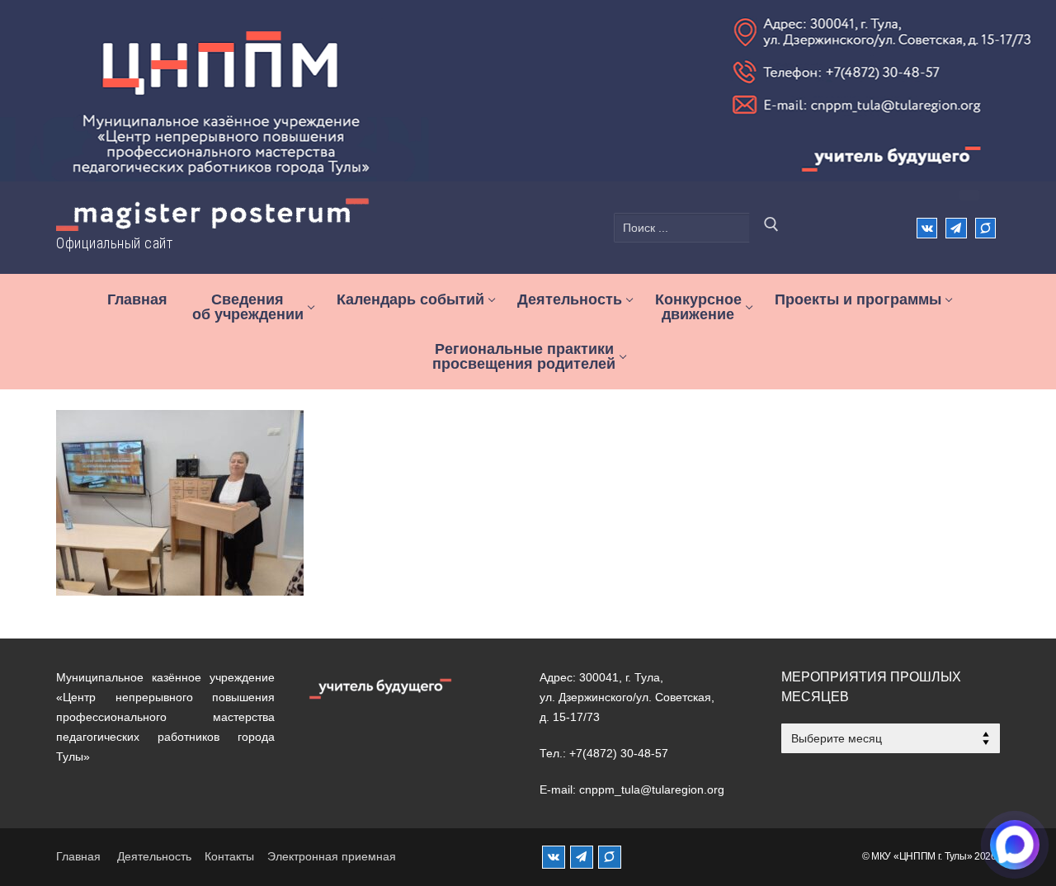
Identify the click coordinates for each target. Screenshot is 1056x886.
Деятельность (154, 856)
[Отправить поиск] (771, 228)
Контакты (229, 856)
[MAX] (609, 857)
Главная (78, 856)
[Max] (985, 228)
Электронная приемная (331, 856)
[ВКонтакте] (927, 228)
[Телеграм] (955, 228)
